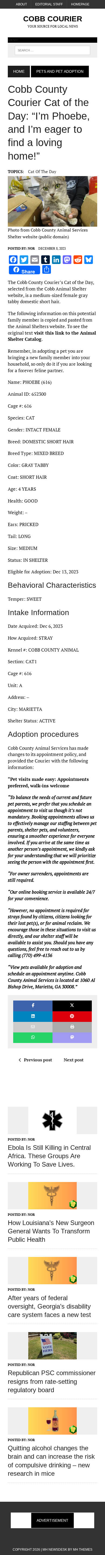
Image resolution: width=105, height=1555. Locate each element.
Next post (73, 1060)
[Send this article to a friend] (32, 1027)
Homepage (80, 4)
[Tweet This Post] (72, 1006)
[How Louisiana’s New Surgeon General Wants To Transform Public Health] (52, 1206)
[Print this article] (72, 1027)
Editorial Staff (49, 4)
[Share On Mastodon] (72, 1037)
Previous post (38, 1060)
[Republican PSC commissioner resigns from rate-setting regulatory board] (52, 1356)
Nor (31, 248)
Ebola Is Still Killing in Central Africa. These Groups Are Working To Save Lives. (49, 1156)
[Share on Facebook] (32, 1006)
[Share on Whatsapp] (32, 1037)
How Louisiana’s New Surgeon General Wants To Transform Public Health (51, 1231)
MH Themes (82, 1549)
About (21, 4)
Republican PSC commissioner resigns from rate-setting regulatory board (52, 1381)
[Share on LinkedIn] (32, 1016)
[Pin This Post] (72, 1016)
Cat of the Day (42, 171)
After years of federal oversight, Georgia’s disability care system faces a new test (49, 1306)
